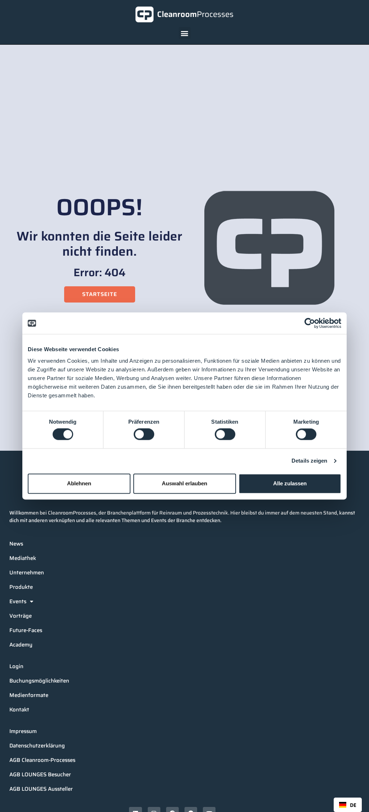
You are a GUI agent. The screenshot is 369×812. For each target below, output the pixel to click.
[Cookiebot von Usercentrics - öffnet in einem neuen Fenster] (309, 323)
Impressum (23, 731)
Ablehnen (79, 483)
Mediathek (22, 558)
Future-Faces (25, 630)
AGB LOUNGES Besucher (40, 774)
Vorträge (20, 616)
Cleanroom (195, 14)
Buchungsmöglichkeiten (39, 680)
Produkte (21, 587)
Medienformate (28, 695)
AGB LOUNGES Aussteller (41, 789)
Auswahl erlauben (184, 483)
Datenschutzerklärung (37, 745)
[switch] (144, 434)
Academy (20, 644)
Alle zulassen (290, 483)
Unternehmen (26, 572)
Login (16, 666)
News (16, 543)
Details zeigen (309, 461)
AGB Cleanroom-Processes (42, 760)
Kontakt (19, 709)
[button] (185, 33)
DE (353, 805)
